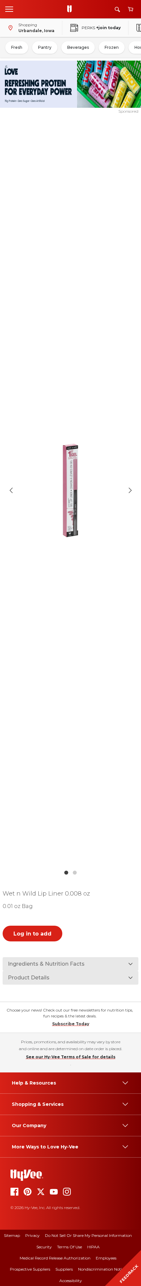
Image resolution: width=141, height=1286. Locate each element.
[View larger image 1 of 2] (70, 490)
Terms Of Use (69, 1246)
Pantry (44, 47)
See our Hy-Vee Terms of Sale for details (70, 1056)
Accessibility (70, 1280)
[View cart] (130, 9)
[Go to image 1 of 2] (66, 873)
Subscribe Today (70, 1023)
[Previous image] (11, 490)
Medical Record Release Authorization (55, 1258)
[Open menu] (9, 9)
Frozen (112, 47)
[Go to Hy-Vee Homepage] (71, 9)
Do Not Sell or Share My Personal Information (88, 1235)
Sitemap (12, 1235)
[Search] (117, 9)
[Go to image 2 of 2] (74, 873)
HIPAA (93, 1246)
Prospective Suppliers (30, 1269)
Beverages (78, 47)
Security (44, 1246)
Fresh (16, 47)
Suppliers (64, 1269)
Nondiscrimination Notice (102, 1269)
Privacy (32, 1235)
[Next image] (130, 490)
